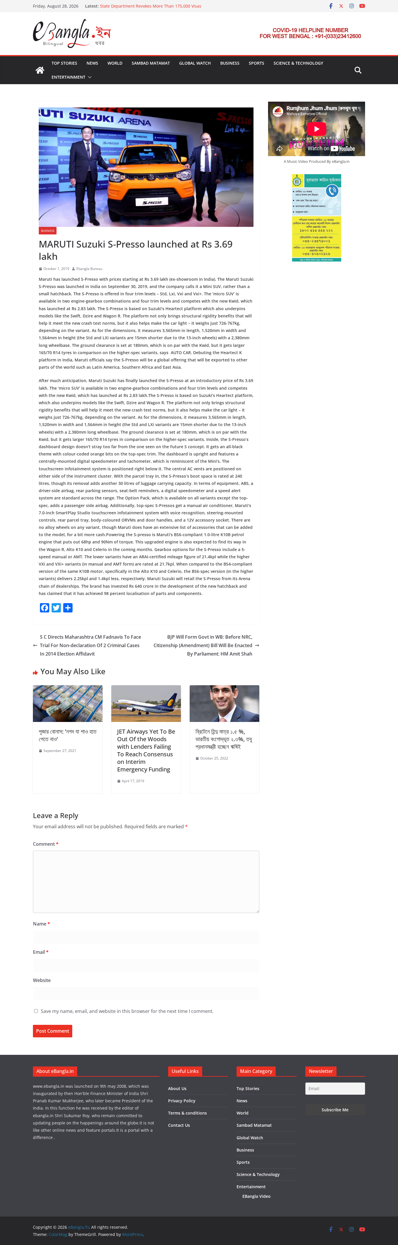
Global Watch (195, 63)
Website (42, 980)
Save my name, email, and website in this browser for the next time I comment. (127, 1011)
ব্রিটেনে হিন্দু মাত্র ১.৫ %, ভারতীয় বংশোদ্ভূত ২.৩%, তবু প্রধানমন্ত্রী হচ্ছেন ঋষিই (224, 738)
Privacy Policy (182, 1100)
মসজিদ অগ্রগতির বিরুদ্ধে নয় (119, 6)
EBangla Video (256, 1196)
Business (229, 63)
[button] (88, 77)
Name (41, 924)
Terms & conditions (187, 1113)
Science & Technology (298, 63)
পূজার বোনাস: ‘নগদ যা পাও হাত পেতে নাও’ (67, 735)
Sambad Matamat (151, 63)
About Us (177, 1088)
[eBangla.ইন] (40, 70)
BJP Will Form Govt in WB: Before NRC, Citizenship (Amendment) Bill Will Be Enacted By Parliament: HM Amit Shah (203, 645)
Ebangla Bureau (89, 268)
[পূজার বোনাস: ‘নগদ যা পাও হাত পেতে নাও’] (68, 689)
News (92, 63)
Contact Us (179, 1125)
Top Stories (64, 63)
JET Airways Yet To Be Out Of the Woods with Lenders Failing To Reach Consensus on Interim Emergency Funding (146, 750)
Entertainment (68, 77)
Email (41, 952)
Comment (46, 844)
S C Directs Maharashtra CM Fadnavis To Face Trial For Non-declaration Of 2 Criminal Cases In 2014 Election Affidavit (90, 645)
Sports (256, 63)
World (115, 63)
